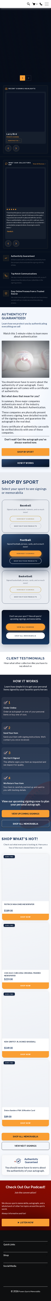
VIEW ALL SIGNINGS (25, 627)
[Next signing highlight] (16, 148)
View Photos (14, 140)
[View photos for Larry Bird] (25, 112)
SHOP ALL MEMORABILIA (25, 636)
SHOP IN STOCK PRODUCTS (25, 526)
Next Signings (25, 43)
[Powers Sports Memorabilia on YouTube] (35, 1277)
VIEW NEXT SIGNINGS (25, 519)
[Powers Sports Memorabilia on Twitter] (28, 1277)
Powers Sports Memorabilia (29, 1291)
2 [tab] (28, 78)
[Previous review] (8, 243)
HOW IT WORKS (25, 463)
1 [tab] (22, 78)
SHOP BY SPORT (25, 452)
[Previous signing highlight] (8, 148)
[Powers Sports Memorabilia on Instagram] (22, 1277)
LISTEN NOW (26, 1222)
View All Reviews (39, 164)
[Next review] (16, 243)
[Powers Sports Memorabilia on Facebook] (15, 1277)
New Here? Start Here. (25, 51)
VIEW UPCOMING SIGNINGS (25, 814)
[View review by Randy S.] (25, 187)
